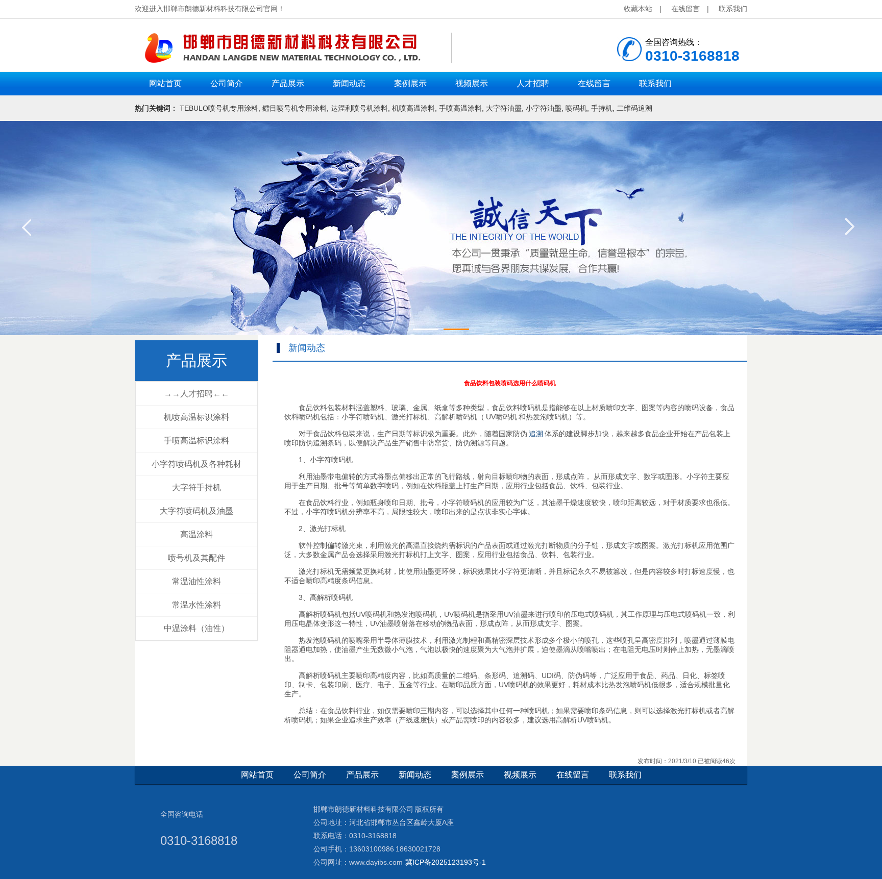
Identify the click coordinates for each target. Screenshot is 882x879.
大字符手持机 (196, 487)
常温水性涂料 (196, 604)
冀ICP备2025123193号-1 (445, 862)
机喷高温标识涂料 (196, 417)
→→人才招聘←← (196, 393)
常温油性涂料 (196, 581)
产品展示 (196, 360)
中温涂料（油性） (196, 628)
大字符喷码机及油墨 (196, 511)
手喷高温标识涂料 (196, 440)
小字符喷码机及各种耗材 (196, 464)
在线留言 (685, 9)
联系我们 (733, 9)
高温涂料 (196, 534)
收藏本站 (638, 9)
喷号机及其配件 (196, 558)
